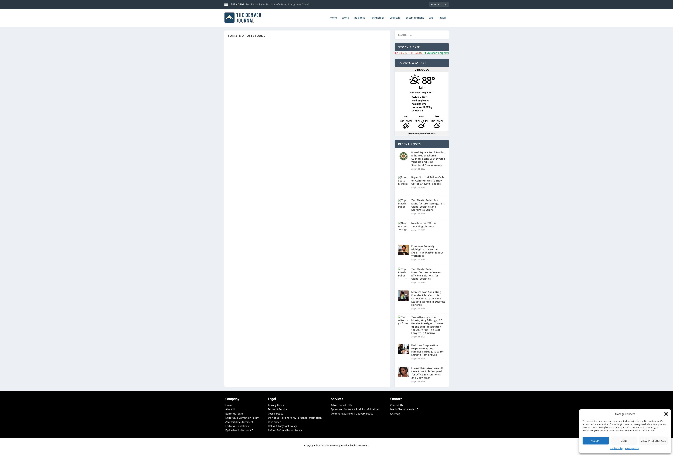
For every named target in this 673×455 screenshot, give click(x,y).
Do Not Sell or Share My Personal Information (295, 417)
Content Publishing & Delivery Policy (352, 413)
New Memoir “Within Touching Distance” (424, 225)
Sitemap (395, 414)
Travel (442, 17)
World (345, 17)
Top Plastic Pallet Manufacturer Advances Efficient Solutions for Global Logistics (426, 274)
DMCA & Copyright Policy (282, 426)
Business (359, 17)
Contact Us (396, 405)
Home (333, 17)
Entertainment (415, 17)
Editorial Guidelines (237, 426)
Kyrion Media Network (238, 430)
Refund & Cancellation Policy (285, 430)
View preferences (653, 440)
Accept (596, 440)
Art (431, 17)
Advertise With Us (341, 405)
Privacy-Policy (632, 448)
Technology (377, 17)
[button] (666, 414)
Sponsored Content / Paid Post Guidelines (355, 409)
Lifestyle (395, 17)
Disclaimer (274, 422)
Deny (623, 440)
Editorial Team (234, 413)
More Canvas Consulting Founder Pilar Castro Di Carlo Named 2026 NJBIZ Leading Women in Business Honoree (428, 298)
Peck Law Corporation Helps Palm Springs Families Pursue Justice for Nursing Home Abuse (427, 350)
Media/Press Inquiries (403, 409)
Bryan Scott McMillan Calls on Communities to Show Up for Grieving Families (427, 180)
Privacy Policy (276, 405)
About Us (230, 409)
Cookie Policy (616, 448)
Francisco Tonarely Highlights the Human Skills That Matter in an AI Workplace (427, 251)
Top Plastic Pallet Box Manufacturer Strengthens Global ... (278, 4)
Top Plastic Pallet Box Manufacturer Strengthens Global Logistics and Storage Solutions (428, 205)
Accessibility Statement (239, 422)
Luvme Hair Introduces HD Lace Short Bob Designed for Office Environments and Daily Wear (427, 373)
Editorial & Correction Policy (242, 417)
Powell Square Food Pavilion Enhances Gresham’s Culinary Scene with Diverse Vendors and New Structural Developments (428, 159)
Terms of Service (277, 409)
